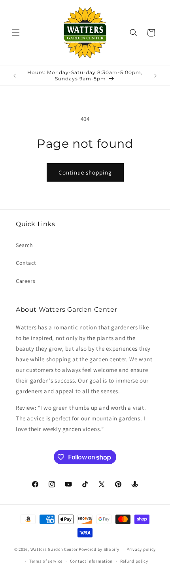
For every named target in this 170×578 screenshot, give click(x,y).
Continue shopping (85, 172)
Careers (25, 280)
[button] (16, 32)
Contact (26, 262)
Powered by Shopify (99, 549)
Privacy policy (141, 549)
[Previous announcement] (14, 75)
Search (24, 245)
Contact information (91, 561)
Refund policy (134, 561)
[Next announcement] (155, 75)
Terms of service (45, 561)
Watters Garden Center (54, 549)
